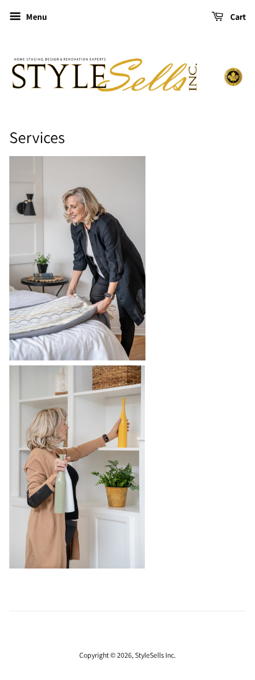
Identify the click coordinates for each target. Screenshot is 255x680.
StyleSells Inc (154, 655)
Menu (35, 16)
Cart (237, 16)
